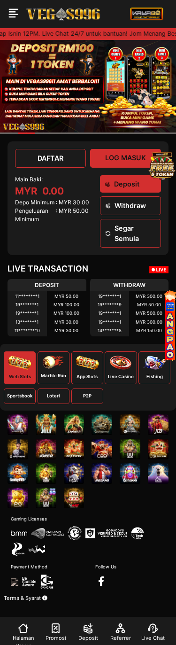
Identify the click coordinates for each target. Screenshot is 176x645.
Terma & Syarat (23, 598)
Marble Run (53, 375)
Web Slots (20, 376)
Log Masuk (125, 158)
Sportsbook (19, 395)
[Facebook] (101, 581)
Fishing (154, 376)
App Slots (87, 376)
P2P (87, 395)
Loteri (53, 395)
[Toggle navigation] (13, 14)
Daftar (50, 158)
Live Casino (121, 376)
